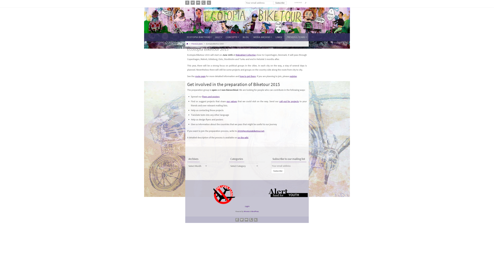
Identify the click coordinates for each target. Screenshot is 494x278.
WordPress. (255, 211)
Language (298, 2)
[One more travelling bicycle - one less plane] (224, 203)
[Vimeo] (241, 219)
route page (200, 76)
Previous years (197, 44)
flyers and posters (211, 96)
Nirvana (246, 211)
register (293, 76)
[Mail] (246, 219)
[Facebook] (237, 219)
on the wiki (243, 137)
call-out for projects (289, 101)
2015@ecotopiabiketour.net (250, 130)
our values (232, 101)
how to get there (248, 76)
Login (247, 206)
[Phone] (251, 219)
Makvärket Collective (246, 54)
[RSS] (255, 219)
